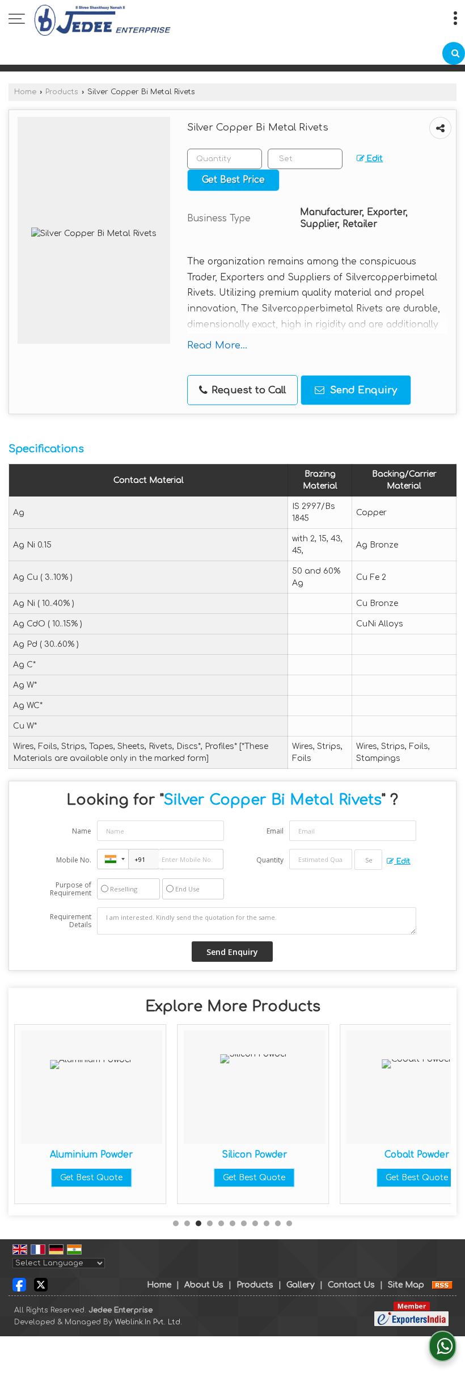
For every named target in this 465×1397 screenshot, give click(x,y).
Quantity (270, 860)
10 (278, 1223)
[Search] (453, 53)
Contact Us (351, 1285)
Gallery (300, 1285)
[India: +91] (113, 859)
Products (61, 92)
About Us (203, 1285)
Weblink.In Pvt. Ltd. (148, 1322)
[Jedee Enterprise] (102, 20)
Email (275, 831)
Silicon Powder (254, 1155)
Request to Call (247, 390)
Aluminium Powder (91, 1155)
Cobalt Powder (416, 1155)
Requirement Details (70, 921)
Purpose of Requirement (70, 889)
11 (289, 1223)
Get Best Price (233, 180)
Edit (374, 158)
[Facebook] (19, 1284)
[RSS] (442, 1285)
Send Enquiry (362, 390)
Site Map (406, 1285)
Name (81, 831)
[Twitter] (41, 1284)
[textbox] (305, 159)
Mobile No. (73, 860)
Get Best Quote (91, 1177)
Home (25, 92)
